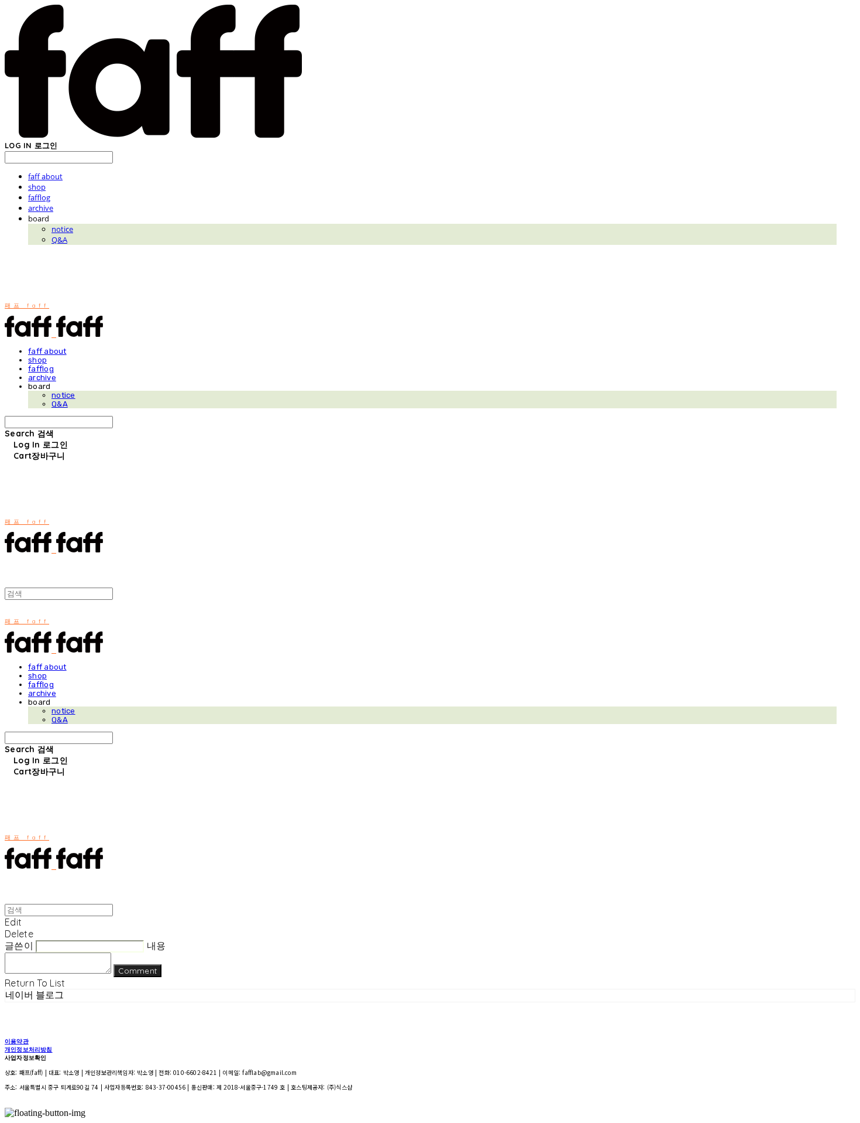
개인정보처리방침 (29, 1049)
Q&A (59, 239)
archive (40, 208)
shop (37, 187)
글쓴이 (19, 945)
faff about (45, 176)
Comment (137, 970)
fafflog (39, 197)
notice (62, 229)
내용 (156, 945)
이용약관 (17, 1041)
